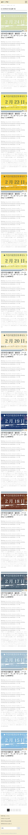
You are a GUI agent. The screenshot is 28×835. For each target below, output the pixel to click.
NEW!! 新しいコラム (5, 815)
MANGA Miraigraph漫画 (6, 821)
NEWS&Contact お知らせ (6, 823)
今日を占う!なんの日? (5, 818)
